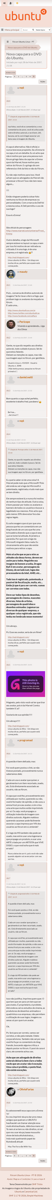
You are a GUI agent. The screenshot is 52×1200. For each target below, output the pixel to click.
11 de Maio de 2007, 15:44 (22, 338)
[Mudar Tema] (17, 3)
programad (26, 740)
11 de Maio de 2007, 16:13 (22, 754)
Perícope (24, 321)
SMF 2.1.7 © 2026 (17, 1195)
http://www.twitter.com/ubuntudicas (24, 313)
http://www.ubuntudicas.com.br (21, 310)
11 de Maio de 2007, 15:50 (22, 391)
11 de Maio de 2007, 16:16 (16, 884)
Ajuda (9, 1179)
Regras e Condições (22, 1179)
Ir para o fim (10, 73)
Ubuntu (18, 1191)
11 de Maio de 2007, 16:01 (22, 665)
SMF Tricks (37, 1184)
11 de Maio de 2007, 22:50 (22, 1103)
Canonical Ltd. (31, 1191)
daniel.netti (26, 377)
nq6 (21, 87)
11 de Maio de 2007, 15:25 (16, 107)
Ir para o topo (11, 1152)
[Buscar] (33, 30)
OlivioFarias (26, 1089)
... (22, 76)
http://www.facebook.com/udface (22, 316)
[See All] (8, 41)
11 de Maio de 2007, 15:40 (22, 285)
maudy (23, 271)
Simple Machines (35, 1195)
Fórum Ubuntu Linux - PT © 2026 (26, 1175)
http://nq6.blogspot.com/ (18, 257)
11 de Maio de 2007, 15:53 (16, 440)
